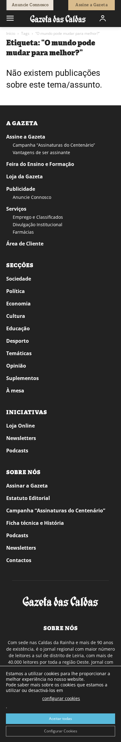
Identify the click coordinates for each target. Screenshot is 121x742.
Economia (18, 303)
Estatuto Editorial (28, 498)
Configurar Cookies (60, 731)
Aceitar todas (60, 718)
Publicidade (20, 189)
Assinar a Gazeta (27, 485)
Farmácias (23, 232)
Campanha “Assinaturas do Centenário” (54, 145)
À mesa (15, 390)
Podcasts (17, 450)
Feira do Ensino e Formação (40, 164)
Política (15, 291)
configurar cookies (61, 698)
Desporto (17, 340)
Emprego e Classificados (38, 217)
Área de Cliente (24, 243)
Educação (18, 328)
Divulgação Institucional (37, 224)
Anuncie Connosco (32, 197)
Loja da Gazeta (24, 176)
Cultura (15, 316)
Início (10, 33)
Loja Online (20, 425)
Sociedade (18, 278)
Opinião (16, 365)
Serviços (16, 208)
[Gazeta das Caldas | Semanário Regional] (58, 18)
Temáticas (19, 353)
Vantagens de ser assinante (41, 152)
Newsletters (21, 438)
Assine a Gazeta (25, 136)
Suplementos (22, 378)
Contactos (18, 560)
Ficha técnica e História (35, 523)
